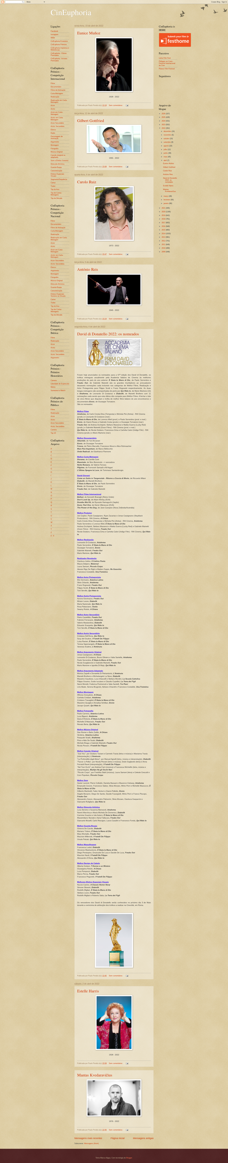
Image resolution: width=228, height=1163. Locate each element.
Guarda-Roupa (56, 167)
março (166, 196)
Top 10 (53, 433)
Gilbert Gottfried (90, 120)
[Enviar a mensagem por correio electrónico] (127, 105)
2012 (164, 241)
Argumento (55, 142)
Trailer (53, 186)
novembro (168, 135)
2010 (164, 248)
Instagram (54, 34)
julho (166, 149)
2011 (164, 244)
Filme (53, 83)
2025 (164, 117)
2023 (164, 125)
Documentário (56, 87)
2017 (164, 223)
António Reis (87, 269)
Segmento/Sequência (59, 179)
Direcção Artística (57, 164)
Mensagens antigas (143, 1138)
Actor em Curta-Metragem (57, 113)
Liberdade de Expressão (60, 384)
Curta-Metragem (57, 93)
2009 (164, 252)
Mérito (53, 387)
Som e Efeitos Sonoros (59, 161)
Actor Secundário (57, 123)
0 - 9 (52, 536)
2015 (164, 230)
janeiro (166, 203)
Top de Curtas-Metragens (56, 194)
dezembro (168, 131)
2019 (164, 215)
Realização (55, 97)
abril (165, 160)
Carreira (54, 380)
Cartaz (53, 183)
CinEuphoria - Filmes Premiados (59, 54)
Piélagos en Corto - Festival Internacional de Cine (167, 63)
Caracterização (56, 171)
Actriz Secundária (57, 126)
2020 (164, 212)
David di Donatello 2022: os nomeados (108, 333)
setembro (167, 142)
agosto (166, 146)
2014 (164, 234)
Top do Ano (55, 189)
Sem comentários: (116, 105)
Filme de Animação (58, 90)
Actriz (53, 109)
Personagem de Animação (57, 137)
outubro (167, 139)
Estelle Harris (88, 990)
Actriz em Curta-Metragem (57, 119)
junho (166, 153)
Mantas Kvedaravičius (94, 1074)
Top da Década (56, 198)
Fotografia (54, 149)
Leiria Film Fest (165, 58)
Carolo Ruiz (86, 181)
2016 (164, 226)
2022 (164, 128)
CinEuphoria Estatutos (59, 41)
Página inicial (118, 1138)
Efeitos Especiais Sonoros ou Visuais (58, 295)
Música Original (57, 152)
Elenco (53, 130)
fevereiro (167, 200)
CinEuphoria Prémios (59, 44)
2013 (164, 237)
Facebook (54, 31)
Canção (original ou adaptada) (58, 156)
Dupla (53, 133)
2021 (164, 208)
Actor (53, 105)
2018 (164, 219)
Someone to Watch (58, 390)
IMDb (53, 38)
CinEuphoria (71, 12)
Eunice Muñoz (88, 32)
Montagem (55, 145)
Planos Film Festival (167, 69)
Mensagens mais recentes (88, 1138)
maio (166, 157)
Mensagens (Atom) (91, 1143)
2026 (164, 114)
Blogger (129, 1158)
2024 (164, 121)
